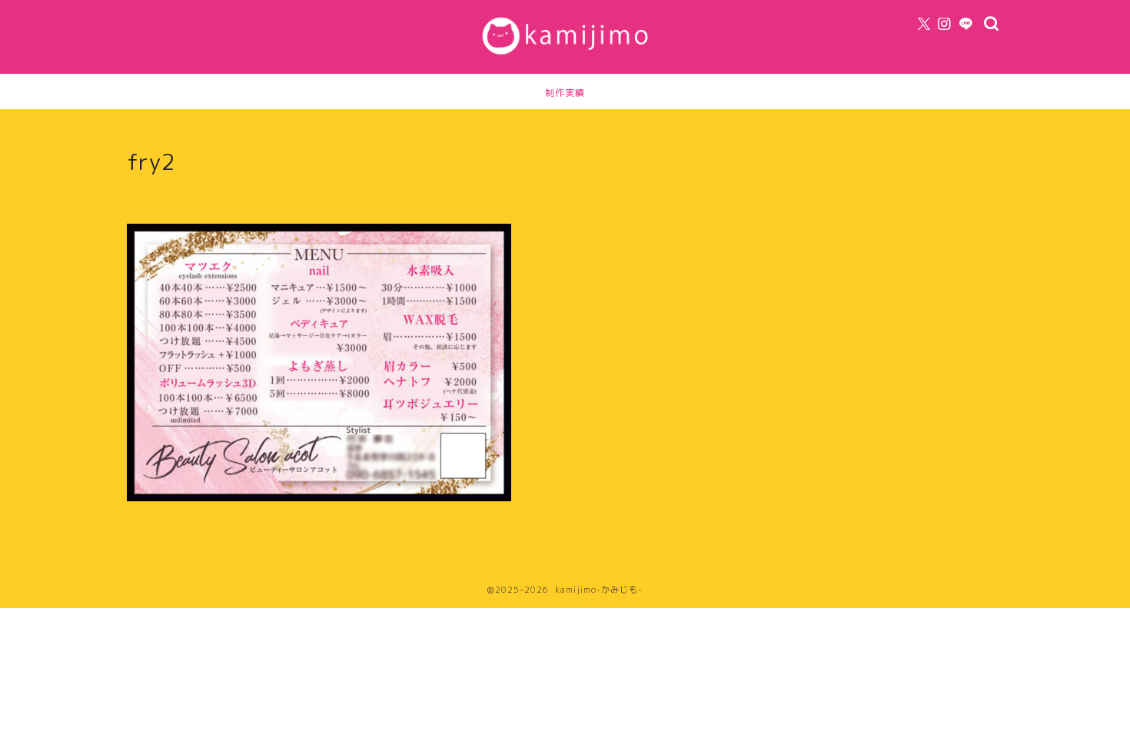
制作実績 (565, 92)
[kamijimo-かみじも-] (565, 57)
